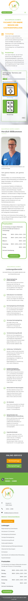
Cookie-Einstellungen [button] (8, 521)
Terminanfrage (14, 255)
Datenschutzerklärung (14, 516)
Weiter (23, 117)
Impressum (4, 516)
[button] (2, 598)
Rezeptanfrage (14, 466)
